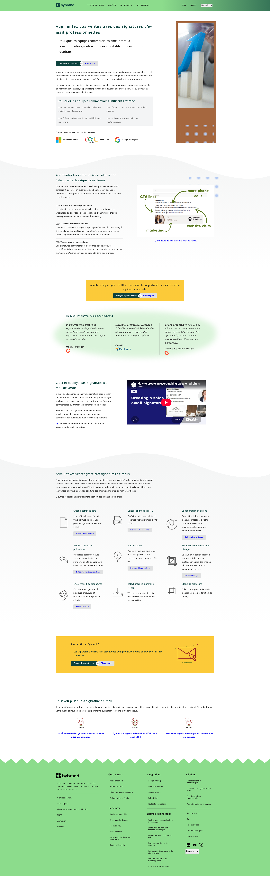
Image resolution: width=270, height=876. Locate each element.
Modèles (112, 5)
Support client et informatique (194, 782)
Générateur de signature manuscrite (120, 838)
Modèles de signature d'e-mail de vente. (177, 240)
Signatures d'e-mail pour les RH (160, 837)
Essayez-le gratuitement (126, 296)
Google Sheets (154, 792)
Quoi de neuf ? (193, 836)
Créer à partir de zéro (85, 534)
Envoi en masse (82, 607)
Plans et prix (90, 64)
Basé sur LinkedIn (117, 845)
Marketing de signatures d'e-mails (199, 790)
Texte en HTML (116, 832)
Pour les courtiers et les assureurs (158, 844)
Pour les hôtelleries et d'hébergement (157, 860)
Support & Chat (193, 813)
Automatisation (116, 787)
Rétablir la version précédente (88, 572)
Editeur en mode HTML (139, 530)
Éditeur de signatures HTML (122, 792)
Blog (188, 819)
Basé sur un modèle (118, 814)
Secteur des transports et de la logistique (160, 821)
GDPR (59, 815)
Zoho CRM (153, 798)
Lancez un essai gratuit (68, 64)
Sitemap (60, 827)
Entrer (193, 5)
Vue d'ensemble (116, 781)
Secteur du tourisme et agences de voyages (158, 829)
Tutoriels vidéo (193, 825)
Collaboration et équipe (193, 537)
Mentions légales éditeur (140, 568)
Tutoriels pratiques (195, 831)
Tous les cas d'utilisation (158, 867)
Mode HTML (115, 826)
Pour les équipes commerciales (194, 797)
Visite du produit (95, 5)
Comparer (61, 821)
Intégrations (143, 5)
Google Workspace (156, 781)
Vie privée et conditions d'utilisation (72, 809)
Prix (184, 5)
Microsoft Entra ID (156, 787)
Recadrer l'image (191, 576)
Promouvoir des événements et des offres (160, 852)
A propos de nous (64, 798)
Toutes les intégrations (157, 804)
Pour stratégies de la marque (199, 804)
